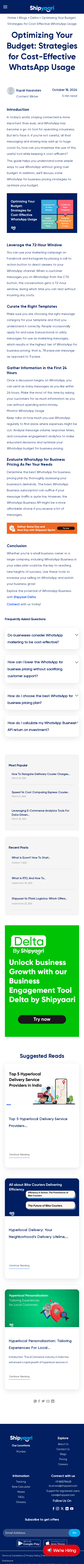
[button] (5, 7)
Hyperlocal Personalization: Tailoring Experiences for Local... (40, 1344)
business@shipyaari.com (63, 1485)
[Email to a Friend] (47, 1401)
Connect (13, 604)
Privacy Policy (33, 1555)
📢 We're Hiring (61, 1550)
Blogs (23, 18)
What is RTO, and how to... (29, 878)
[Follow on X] (62, 1508)
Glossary (21, 1502)
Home (12, 18)
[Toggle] (76, 635)
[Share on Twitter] (43, 1401)
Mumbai (21, 1451)
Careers (63, 1464)
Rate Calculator (21, 1486)
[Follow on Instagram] (57, 1508)
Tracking (21, 1481)
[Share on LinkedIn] (52, 1401)
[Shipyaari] (42, 9)
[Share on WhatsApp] (35, 1401)
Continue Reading (19, 1154)
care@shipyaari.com (63, 1495)
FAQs (21, 1496)
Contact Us (63, 1449)
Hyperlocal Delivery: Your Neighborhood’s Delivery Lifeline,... (38, 1233)
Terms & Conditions (12, 1555)
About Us (63, 1444)
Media (21, 1491)
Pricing (63, 1459)
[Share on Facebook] (39, 1401)
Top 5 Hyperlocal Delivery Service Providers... (38, 1122)
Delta (34, 18)
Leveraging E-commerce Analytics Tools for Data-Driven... (40, 812)
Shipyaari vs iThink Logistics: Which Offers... (39, 898)
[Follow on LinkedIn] (67, 1508)
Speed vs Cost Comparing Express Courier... (40, 792)
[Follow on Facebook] (53, 1508)
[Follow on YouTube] (71, 1508)
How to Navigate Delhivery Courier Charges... (41, 774)
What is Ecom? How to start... (31, 857)
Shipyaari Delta (25, 597)
